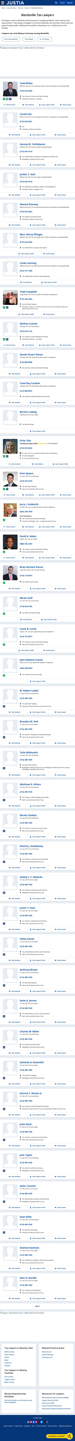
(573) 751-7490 (26, 271)
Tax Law (20, 8)
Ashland (7, 1366)
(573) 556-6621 (26, 121)
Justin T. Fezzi (27, 907)
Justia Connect (8, 1426)
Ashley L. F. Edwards (31, 877)
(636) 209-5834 (26, 668)
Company (27, 1426)
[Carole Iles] (10, 119)
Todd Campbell (28, 291)
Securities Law (47, 1357)
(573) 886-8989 (26, 362)
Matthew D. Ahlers (30, 784)
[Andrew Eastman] (10, 1253)
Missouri (27, 8)
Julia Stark (26, 1124)
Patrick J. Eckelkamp (31, 846)
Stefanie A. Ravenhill (32, 1062)
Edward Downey (29, 204)
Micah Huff (26, 598)
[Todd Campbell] (10, 297)
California (7, 1363)
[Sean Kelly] (10, 1222)
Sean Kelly (26, 1216)
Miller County (9, 1382)
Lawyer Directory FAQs (50, 1400)
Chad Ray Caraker (30, 383)
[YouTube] (31, 1422)
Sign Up (69, 3)
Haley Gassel (27, 938)
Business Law (46, 1352)
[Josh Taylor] (10, 1160)
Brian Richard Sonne (31, 567)
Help (33, 1426)
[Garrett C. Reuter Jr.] (10, 1099)
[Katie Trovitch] (10, 1191)
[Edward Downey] (10, 210)
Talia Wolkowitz (29, 752)
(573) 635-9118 (26, 151)
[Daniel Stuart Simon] (10, 360)
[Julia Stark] (10, 1130)
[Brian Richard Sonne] (10, 572)
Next (37, 1306)
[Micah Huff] (10, 603)
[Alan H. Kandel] (10, 1283)
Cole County (8, 1377)
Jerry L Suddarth (29, 504)
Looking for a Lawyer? (56, 1436)
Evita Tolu (25, 440)
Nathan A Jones (28, 323)
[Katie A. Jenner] (10, 1006)
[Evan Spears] (10, 479)
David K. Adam (28, 536)
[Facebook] (33, 1422)
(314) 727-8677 (26, 636)
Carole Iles (26, 114)
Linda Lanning (28, 263)
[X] (44, 1422)
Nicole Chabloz (28, 815)
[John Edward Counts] (10, 665)
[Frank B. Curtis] (10, 634)
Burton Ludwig (28, 411)
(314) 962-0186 (26, 606)
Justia (3, 8)
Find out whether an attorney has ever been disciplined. (18, 1401)
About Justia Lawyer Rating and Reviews (56, 1409)
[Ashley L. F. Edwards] (10, 882)
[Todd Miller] (10, 89)
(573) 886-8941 (26, 391)
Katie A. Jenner (28, 1000)
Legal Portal (18, 1426)
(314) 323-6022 (26, 448)
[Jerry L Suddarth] (10, 510)
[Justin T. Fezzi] (10, 913)
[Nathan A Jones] (10, 329)
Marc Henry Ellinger (31, 234)
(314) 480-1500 (26, 698)
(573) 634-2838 (26, 91)
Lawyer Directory (11, 8)
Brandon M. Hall (29, 721)
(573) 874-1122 (26, 331)
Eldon (6, 1360)
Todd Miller (26, 83)
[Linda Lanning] (10, 268)
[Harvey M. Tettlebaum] (10, 150)
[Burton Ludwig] (10, 417)
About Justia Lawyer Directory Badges (55, 1397)
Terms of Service (41, 1426)
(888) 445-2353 (26, 544)
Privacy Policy (52, 1426)
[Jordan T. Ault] (10, 180)
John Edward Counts (31, 659)
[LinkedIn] (28, 1422)
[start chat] (69, 1436)
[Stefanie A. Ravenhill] (10, 1068)
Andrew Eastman (29, 1247)
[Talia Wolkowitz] (10, 758)
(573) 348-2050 (26, 299)
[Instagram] (36, 1422)
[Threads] (39, 1422)
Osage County (9, 1379)
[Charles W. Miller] (10, 1037)
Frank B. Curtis (28, 628)
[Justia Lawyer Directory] (15, 2)
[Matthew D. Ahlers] (10, 790)
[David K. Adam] (10, 542)
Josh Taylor (26, 1155)
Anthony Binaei (29, 969)
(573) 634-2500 (26, 242)
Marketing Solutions (65, 1426)
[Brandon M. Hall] (10, 727)
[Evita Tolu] (10, 446)
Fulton (6, 1357)
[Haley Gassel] (10, 944)
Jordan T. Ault (27, 174)
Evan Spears (26, 473)
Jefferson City (9, 1352)
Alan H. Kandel (28, 1277)
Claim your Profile (48, 1403)
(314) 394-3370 (26, 481)
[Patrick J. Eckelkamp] (10, 851)
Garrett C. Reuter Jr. (31, 1093)
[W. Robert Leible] (10, 696)
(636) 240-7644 (26, 511)
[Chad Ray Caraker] (10, 389)
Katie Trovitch (28, 1185)
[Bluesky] (41, 1422)
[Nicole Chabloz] (10, 821)
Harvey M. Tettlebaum (32, 144)
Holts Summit (9, 1355)
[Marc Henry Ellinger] (10, 240)
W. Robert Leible (29, 690)
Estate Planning (47, 1355)
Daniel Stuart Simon (31, 354)
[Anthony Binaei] (10, 975)
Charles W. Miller (29, 1031)
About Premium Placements (52, 1406)
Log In (62, 3)
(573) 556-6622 (26, 211)
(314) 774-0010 (26, 575)
